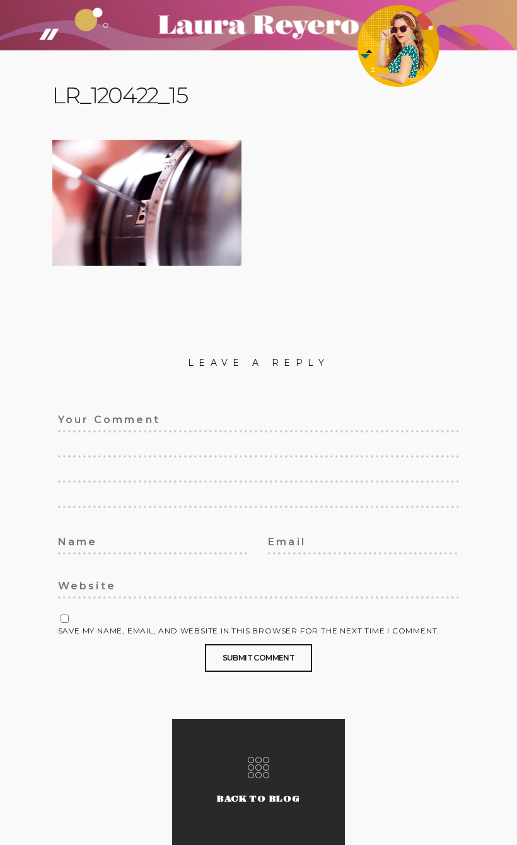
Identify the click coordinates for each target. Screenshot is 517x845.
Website (77, 583)
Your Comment (94, 417)
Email (281, 539)
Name (70, 539)
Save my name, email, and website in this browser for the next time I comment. (249, 631)
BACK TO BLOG (258, 798)
